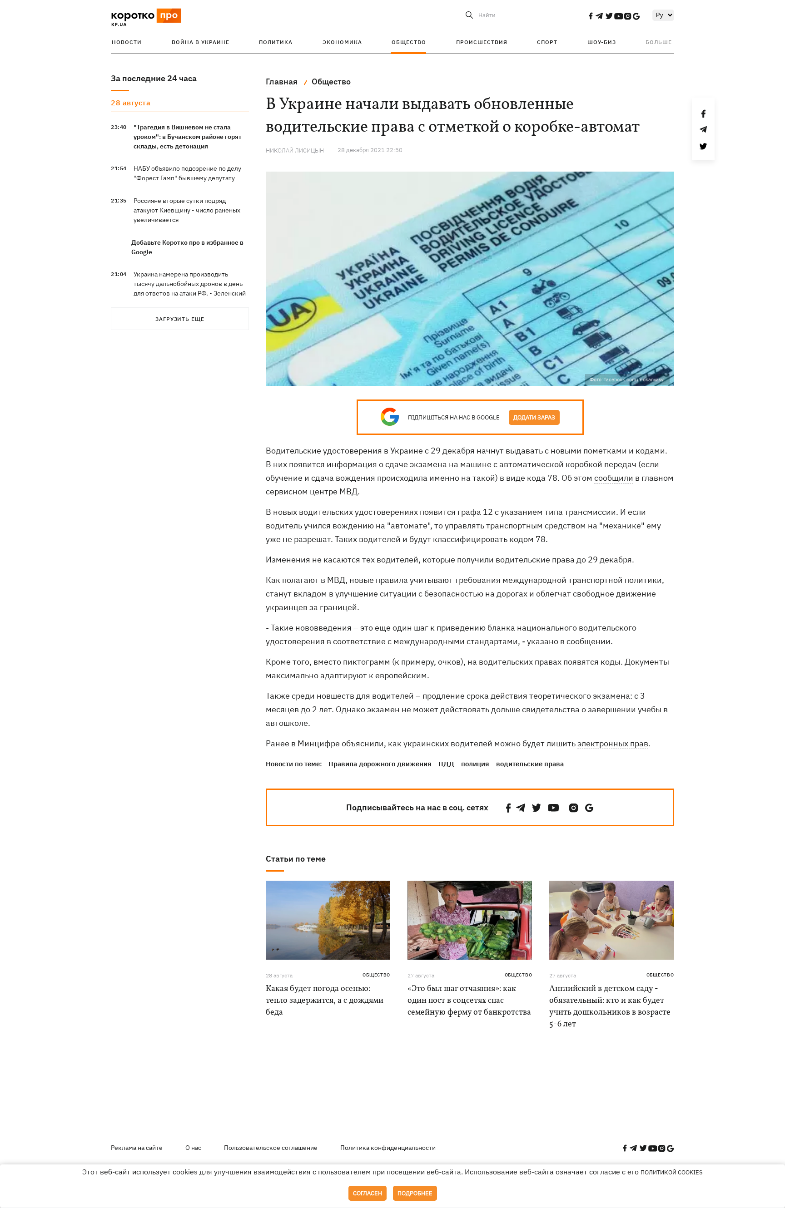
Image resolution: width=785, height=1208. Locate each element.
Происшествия (481, 42)
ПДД (446, 763)
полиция (475, 763)
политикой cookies (672, 1172)
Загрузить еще (179, 319)
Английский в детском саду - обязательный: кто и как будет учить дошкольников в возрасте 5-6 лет (610, 1006)
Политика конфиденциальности (388, 1148)
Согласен (367, 1193)
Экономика (342, 42)
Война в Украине (200, 42)
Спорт (547, 42)
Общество (409, 42)
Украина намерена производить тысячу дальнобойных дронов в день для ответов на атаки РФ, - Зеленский (190, 283)
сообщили (613, 478)
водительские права (530, 763)
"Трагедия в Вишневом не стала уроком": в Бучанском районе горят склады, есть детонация (188, 136)
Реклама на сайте (137, 1148)
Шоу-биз (601, 42)
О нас (193, 1148)
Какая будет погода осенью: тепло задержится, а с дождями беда (324, 1000)
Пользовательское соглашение (271, 1148)
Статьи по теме (296, 858)
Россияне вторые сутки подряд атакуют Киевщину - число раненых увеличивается (187, 210)
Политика (276, 42)
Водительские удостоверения (324, 450)
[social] (590, 16)
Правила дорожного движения (380, 763)
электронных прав (612, 743)
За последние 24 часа (154, 78)
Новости (127, 42)
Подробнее (414, 1193)
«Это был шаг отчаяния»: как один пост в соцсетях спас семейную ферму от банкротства (469, 1000)
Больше (659, 42)
